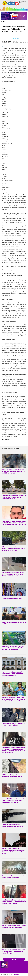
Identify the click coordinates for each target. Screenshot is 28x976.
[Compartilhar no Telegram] (17, 38)
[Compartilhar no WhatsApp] (15, 38)
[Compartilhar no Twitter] (13, 38)
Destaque (15, 41)
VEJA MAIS (14, 959)
